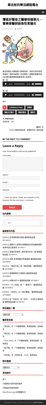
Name (5, 175)
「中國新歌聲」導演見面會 (25, 326)
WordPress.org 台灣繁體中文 (14, 392)
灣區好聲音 (22, 112)
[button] (42, 12)
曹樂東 (29, 107)
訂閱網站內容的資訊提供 (12, 383)
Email (5, 182)
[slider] (38, 83)
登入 (4, 379)
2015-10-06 (9, 29)
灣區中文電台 (9, 112)
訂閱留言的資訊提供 (11, 388)
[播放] (6, 84)
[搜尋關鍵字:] (23, 223)
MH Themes (38, 402)
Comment (7, 155)
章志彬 (19, 29)
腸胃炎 (33, 112)
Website (6, 190)
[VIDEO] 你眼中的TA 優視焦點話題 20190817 (21, 280)
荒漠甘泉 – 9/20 (21, 355)
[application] (23, 84)
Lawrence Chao (16, 107)
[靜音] (33, 84)
